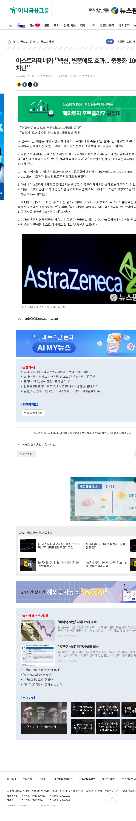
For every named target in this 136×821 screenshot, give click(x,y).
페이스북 (24, 84)
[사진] (38, 630)
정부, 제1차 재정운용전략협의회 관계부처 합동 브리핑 (108, 726)
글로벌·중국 (107, 25)
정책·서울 (70, 25)
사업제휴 (43, 778)
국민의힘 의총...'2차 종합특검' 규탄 (82, 726)
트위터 (30, 84)
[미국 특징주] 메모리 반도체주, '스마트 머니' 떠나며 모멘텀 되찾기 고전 (59, 545)
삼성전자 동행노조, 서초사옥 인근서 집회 (83, 710)
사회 (92, 25)
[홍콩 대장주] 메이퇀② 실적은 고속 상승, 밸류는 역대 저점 (106, 564)
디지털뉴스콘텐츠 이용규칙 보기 (39, 444)
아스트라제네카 (33, 413)
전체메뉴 (10, 25)
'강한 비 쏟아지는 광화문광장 (39, 726)
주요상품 (27, 778)
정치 (56, 25)
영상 (32, 25)
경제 (83, 25)
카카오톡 (19, 84)
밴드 (35, 84)
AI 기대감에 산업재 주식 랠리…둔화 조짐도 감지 (107, 545)
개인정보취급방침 (63, 778)
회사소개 (11, 778)
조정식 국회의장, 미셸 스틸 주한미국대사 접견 (108, 710)
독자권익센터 (108, 778)
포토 (47, 25)
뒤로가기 (27, 454)
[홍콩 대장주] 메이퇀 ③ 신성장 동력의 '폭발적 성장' (59, 564)
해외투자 (124, 25)
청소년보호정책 (87, 778)
